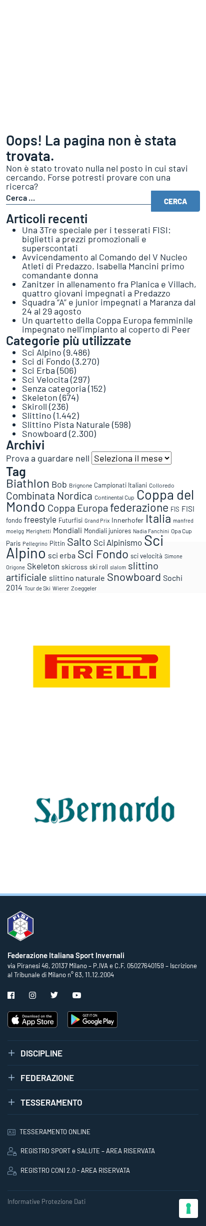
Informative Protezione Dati (47, 1201)
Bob (59, 484)
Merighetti (38, 531)
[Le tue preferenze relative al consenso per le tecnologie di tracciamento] (188, 1208)
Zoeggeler (83, 587)
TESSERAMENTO (51, 1102)
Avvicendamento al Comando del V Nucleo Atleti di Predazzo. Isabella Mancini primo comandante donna (105, 265)
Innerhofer (128, 520)
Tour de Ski (37, 588)
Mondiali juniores (107, 531)
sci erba (62, 555)
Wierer (60, 588)
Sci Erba (38, 370)
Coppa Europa (78, 508)
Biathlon (28, 483)
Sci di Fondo (46, 361)
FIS (175, 509)
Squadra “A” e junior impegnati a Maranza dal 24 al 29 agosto (109, 306)
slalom (118, 567)
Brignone (80, 485)
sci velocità (146, 556)
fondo (14, 520)
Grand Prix (97, 520)
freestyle (40, 519)
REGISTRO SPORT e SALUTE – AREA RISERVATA (87, 1151)
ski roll (99, 567)
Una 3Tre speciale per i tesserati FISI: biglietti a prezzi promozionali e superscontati (96, 238)
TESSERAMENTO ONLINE (55, 1132)
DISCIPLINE (41, 1053)
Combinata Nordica (49, 495)
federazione (139, 507)
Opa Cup (181, 530)
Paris (13, 543)
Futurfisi (70, 520)
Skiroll (34, 406)
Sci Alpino (42, 352)
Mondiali (67, 530)
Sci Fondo (103, 553)
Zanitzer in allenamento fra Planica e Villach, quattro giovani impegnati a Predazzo (109, 288)
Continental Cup (114, 497)
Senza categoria (54, 388)
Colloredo (161, 485)
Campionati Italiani (120, 485)
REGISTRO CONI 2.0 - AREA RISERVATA (75, 1170)
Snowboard (44, 433)
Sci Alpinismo (118, 542)
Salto (79, 541)
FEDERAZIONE (47, 1077)
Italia (158, 518)
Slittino (37, 415)
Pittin (57, 543)
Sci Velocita (45, 379)
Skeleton (40, 397)
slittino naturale (77, 577)
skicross (75, 566)
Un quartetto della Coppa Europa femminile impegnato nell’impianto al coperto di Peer (107, 325)
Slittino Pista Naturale (66, 424)
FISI (188, 508)
